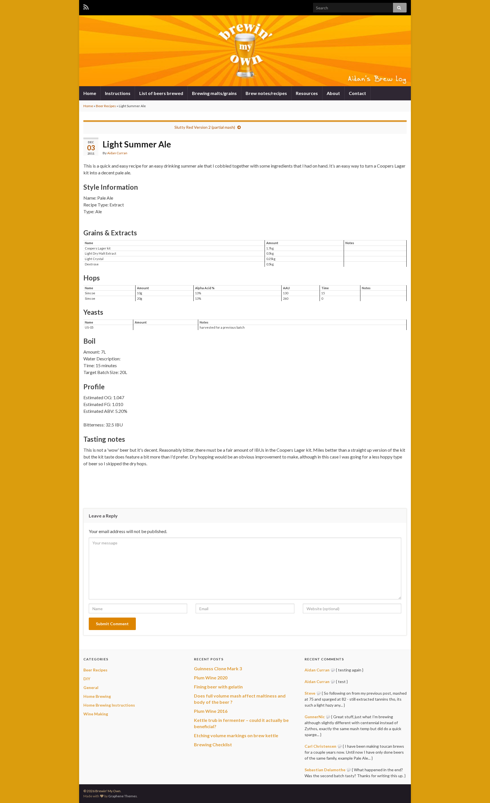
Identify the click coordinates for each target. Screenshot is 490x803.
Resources (307, 93)
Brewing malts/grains (214, 93)
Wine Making (95, 713)
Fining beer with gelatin (218, 686)
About (333, 93)
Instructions (117, 93)
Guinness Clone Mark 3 (218, 668)
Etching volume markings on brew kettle (236, 735)
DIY (86, 678)
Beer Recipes (106, 106)
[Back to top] (477, 790)
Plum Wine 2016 (210, 711)
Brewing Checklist (213, 744)
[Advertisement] (245, 487)
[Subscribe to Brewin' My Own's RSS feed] (86, 6)
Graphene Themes (122, 796)
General (90, 687)
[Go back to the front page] (245, 50)
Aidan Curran (117, 153)
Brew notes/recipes (266, 93)
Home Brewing (97, 696)
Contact (357, 93)
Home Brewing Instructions (109, 705)
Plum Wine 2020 (210, 677)
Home (89, 93)
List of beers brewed (161, 93)
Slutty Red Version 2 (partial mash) (204, 127)
